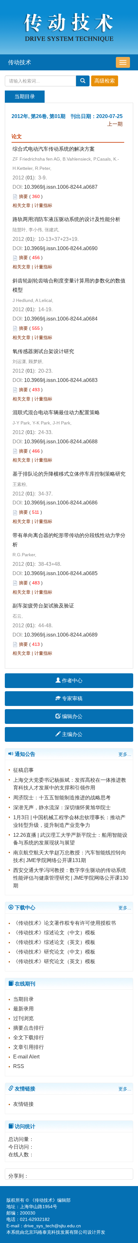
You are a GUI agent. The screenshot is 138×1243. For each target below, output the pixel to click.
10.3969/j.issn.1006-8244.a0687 (61, 187)
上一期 (115, 124)
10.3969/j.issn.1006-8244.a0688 (61, 441)
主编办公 (71, 734)
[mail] (69, 1173)
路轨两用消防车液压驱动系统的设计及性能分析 (66, 219)
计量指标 (43, 205)
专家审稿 (71, 698)
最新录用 (23, 1008)
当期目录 (23, 999)
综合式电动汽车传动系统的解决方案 (54, 149)
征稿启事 (23, 770)
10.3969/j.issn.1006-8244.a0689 (61, 634)
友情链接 (23, 1104)
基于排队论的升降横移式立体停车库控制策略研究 (69, 474)
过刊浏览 (23, 1018)
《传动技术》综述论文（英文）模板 (54, 942)
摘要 (23, 196)
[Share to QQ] (58, 1173)
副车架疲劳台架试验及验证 (43, 605)
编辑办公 (71, 716)
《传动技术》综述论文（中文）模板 (54, 932)
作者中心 (71, 680)
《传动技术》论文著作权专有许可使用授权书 (64, 923)
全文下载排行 (28, 1037)
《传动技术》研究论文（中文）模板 (54, 951)
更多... (124, 754)
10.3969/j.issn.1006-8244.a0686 (61, 502)
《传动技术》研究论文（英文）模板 (54, 961)
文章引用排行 (28, 1047)
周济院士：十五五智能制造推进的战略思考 (62, 797)
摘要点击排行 (28, 1028)
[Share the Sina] (36, 1173)
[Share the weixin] (47, 1173)
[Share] (79, 1173)
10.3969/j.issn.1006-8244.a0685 (61, 573)
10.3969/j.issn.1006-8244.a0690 (61, 248)
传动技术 (19, 62)
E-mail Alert (26, 1056)
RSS (18, 1066)
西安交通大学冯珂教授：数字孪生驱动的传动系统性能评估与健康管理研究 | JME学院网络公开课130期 (70, 877)
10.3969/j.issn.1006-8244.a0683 (61, 380)
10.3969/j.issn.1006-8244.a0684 (61, 318)
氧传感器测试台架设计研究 (43, 351)
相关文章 (21, 205)
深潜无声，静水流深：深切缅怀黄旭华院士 (62, 807)
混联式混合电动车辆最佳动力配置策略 (56, 412)
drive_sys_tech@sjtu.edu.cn (52, 1225)
